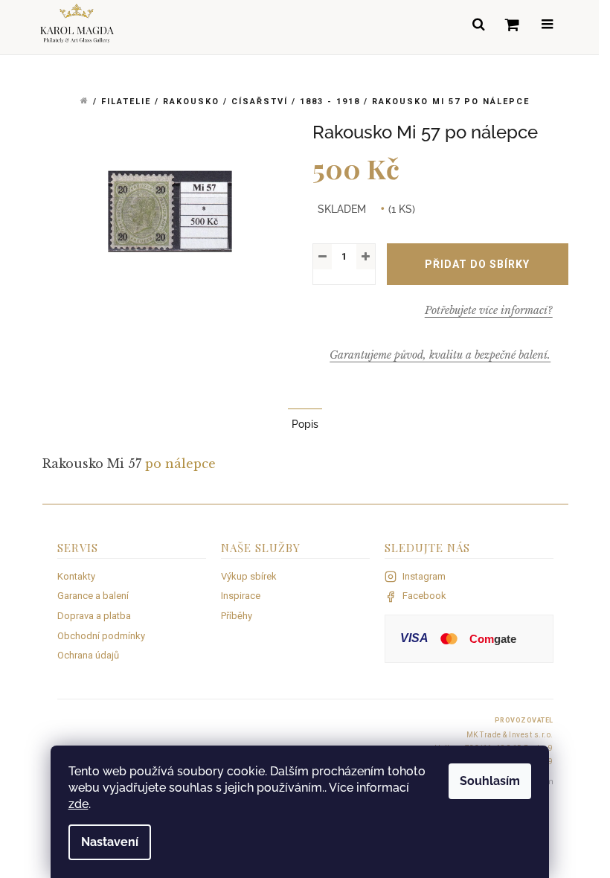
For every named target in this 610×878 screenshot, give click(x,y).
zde (78, 804)
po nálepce (180, 463)
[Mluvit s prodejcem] (488, 310)
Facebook (424, 595)
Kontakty (76, 576)
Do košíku (477, 264)
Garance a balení (93, 595)
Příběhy (236, 615)
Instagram (424, 576)
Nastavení (109, 842)
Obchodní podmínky (101, 635)
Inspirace (240, 595)
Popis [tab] (305, 424)
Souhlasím (490, 781)
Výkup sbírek (249, 576)
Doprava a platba (94, 615)
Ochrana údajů (88, 655)
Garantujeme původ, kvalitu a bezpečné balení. (440, 355)
